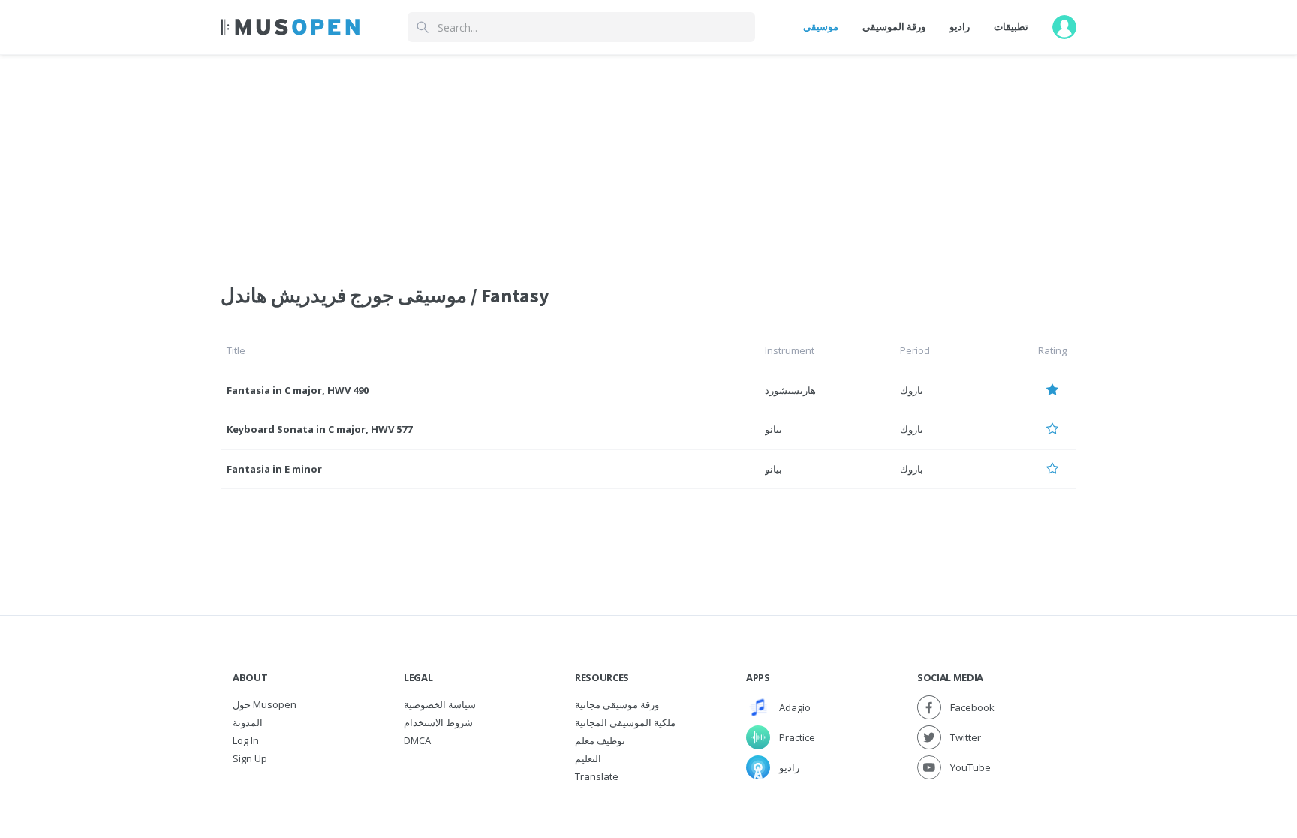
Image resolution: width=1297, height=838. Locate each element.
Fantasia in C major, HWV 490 (298, 390)
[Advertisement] (648, 160)
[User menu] (1064, 27)
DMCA (417, 740)
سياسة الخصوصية (440, 704)
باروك (911, 390)
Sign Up (250, 758)
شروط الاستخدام (438, 722)
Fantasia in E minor (274, 469)
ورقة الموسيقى (893, 26)
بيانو (773, 429)
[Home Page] (290, 27)
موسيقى (820, 26)
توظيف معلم (600, 740)
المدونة (248, 722)
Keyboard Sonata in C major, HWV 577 (319, 429)
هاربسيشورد (790, 390)
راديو (959, 26)
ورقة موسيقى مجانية (617, 704)
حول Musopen (264, 704)
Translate (596, 776)
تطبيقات (1011, 26)
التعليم (588, 758)
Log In (246, 740)
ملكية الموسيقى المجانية (625, 722)
